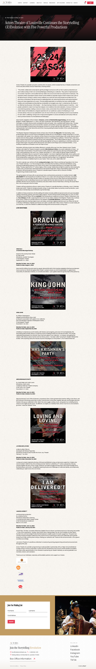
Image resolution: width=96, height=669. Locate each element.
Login (90, 2)
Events (20, 2)
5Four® (84, 666)
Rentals (46, 2)
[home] (7, 3)
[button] (25, 3)
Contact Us (69, 2)
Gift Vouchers (61, 2)
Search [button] (76, 2)
